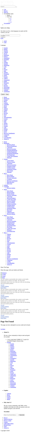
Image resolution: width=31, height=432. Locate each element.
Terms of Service (8, 419)
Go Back (3, 329)
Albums (9, 393)
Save (7, 94)
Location (3, 35)
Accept (2, 285)
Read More (3, 287)
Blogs (8, 395)
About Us (6, 428)
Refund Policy (7, 425)
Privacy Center (7, 420)
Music (8, 399)
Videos (8, 398)
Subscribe (21, 415)
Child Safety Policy (9, 423)
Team (5, 426)
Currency (3, 37)
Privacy (6, 417)
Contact (6, 422)
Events (8, 396)
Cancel (2, 94)
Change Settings (5, 286)
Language (3, 45)
